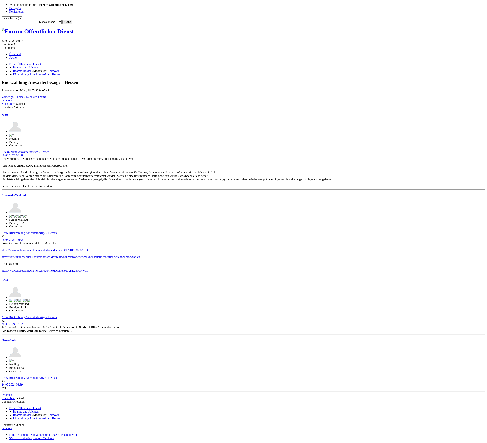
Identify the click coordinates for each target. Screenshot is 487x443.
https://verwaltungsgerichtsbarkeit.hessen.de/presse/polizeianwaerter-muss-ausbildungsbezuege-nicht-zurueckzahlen (71, 256)
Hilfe (12, 434)
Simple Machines (43, 438)
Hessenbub (9, 340)
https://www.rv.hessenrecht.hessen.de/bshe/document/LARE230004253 (45, 250)
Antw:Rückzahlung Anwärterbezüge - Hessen (29, 233)
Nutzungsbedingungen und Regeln (38, 434)
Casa (5, 280)
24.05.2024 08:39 (12, 384)
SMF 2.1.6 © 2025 (20, 438)
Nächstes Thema (36, 97)
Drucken (7, 100)
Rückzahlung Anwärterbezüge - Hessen (25, 151)
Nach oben (8, 398)
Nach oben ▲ (69, 434)
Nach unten (8, 103)
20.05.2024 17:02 (12, 324)
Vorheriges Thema (13, 97)
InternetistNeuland (14, 195)
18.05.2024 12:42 (12, 239)
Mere (5, 114)
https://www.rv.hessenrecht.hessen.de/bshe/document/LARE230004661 (45, 270)
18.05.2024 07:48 (12, 155)
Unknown (53, 70)
